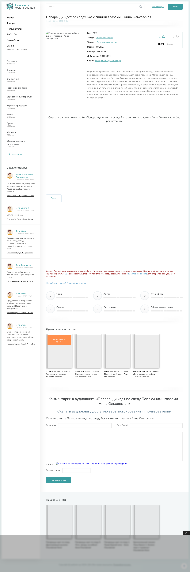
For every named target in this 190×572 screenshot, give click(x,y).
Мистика (11, 133)
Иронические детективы (57, 21)
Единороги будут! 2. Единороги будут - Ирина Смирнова (21, 253)
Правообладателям (76, 283)
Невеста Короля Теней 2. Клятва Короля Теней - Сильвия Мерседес (21, 312)
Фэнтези (11, 71)
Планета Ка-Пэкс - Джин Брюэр (20, 219)
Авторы (11, 23)
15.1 (67, 273)
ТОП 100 (12, 34)
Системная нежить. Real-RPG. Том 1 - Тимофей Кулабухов (21, 281)
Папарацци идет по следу (108, 60)
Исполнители (14, 29)
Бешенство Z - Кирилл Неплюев (20, 195)
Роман (11, 115)
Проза (11, 124)
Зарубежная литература (20, 98)
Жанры (11, 17)
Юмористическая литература (16, 144)
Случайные (13, 40)
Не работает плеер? (56, 283)
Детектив (12, 62)
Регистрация (158, 6)
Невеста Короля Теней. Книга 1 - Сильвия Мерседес (21, 344)
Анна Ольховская (104, 37)
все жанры (16, 154)
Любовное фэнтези (17, 89)
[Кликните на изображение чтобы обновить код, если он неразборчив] (91, 463)
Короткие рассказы (17, 106)
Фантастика (13, 80)
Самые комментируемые (17, 47)
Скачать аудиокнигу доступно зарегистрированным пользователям (114, 411)
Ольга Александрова (107, 42)
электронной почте (137, 273)
